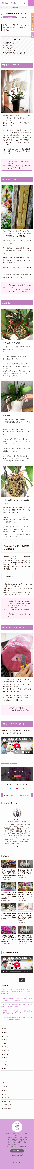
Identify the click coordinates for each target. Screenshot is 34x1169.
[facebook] (12, 1155)
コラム (5, 17)
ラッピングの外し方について (14, 50)
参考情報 (6, 1097)
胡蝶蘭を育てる (11, 17)
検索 (22, 980)
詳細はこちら (17, 1150)
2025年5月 (5, 1065)
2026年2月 (5, 1043)
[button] (24, 3)
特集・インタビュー (10, 1101)
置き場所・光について (12, 43)
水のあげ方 (9, 48)
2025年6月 (5, 1061)
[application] (17, 964)
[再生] (4, 971)
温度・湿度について (11, 45)
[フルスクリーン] (30, 971)
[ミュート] (27, 971)
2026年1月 (5, 1047)
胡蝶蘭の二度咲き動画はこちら (15, 53)
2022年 (3, 1078)
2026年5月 (5, 1032)
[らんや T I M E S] (9, 3)
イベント (6, 1087)
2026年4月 (5, 1036)
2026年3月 (5, 1039)
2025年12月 (5, 1050)
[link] (17, 847)
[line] (18, 1155)
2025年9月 (5, 1057)
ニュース (6, 1094)
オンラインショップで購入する (32, 22)
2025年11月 (5, 1054)
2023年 (3, 1075)
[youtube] (21, 1155)
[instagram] (15, 1155)
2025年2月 (5, 1068)
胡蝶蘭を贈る (8, 1108)
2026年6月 (5, 1029)
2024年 (3, 1072)
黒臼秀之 (17, 819)
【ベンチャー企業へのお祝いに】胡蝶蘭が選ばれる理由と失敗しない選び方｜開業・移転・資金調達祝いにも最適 (16, 991)
